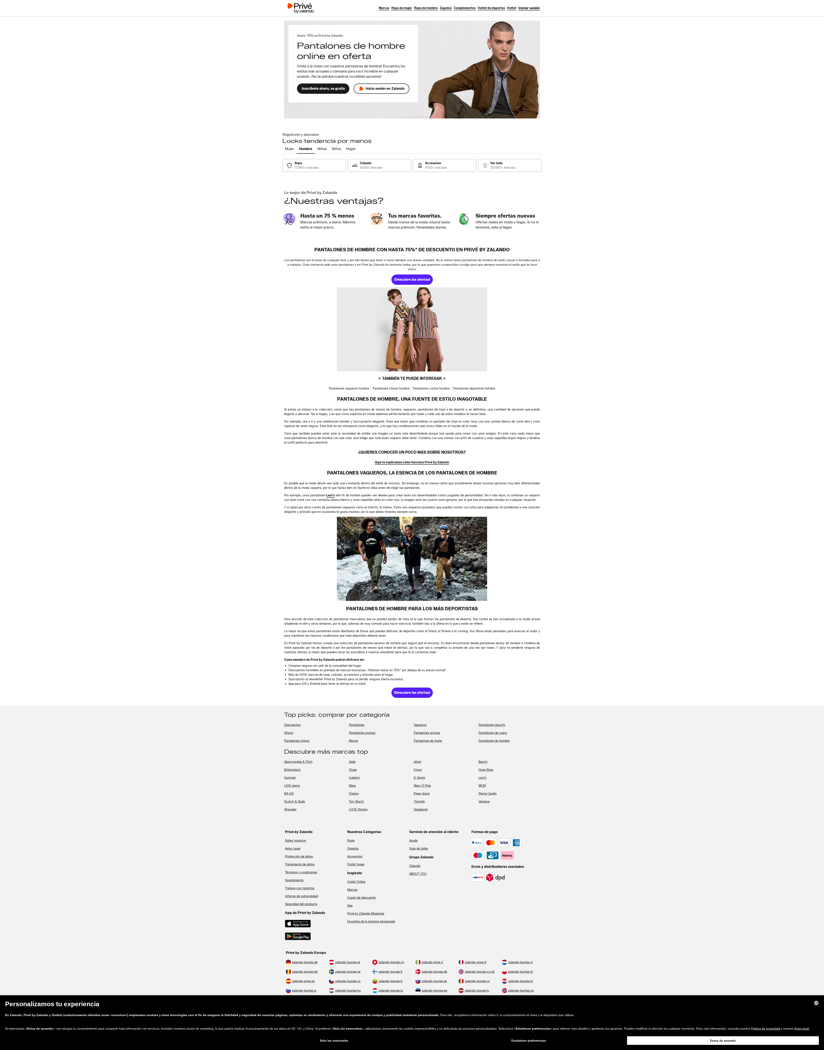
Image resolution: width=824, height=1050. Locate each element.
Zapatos (353, 848)
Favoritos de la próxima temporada (371, 921)
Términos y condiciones (301, 872)
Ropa (350, 840)
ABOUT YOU (418, 874)
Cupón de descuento (361, 898)
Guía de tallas (418, 848)
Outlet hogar (356, 864)
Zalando (414, 866)
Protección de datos (299, 856)
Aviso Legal (292, 848)
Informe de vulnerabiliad (301, 896)
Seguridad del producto (301, 904)
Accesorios (354, 856)
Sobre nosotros (295, 840)
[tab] (289, 149)
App (350, 906)
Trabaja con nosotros (299, 888)
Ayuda (413, 840)
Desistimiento (294, 880)
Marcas (352, 890)
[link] (529, 8)
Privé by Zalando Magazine (365, 913)
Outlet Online (356, 882)
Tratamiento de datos (300, 864)
